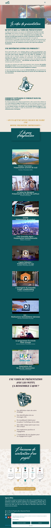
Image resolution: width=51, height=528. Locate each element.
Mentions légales (8, 525)
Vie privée (31, 525)
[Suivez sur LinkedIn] (6, 517)
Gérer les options (15, 519)
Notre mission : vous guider (24, 489)
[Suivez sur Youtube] (9, 517)
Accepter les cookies (21, 523)
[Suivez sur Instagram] (11, 517)
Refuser (40, 523)
